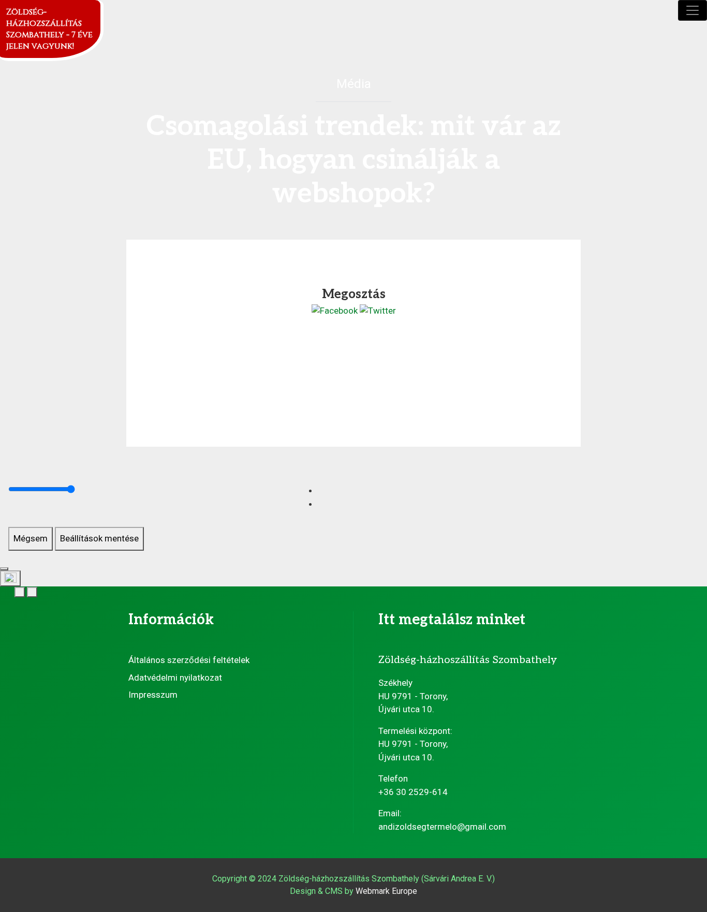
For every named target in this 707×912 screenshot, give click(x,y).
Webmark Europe (386, 891)
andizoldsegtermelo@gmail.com (442, 826)
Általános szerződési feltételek (188, 660)
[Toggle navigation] (692, 10)
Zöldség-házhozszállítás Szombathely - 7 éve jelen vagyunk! (49, 29)
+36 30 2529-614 (413, 792)
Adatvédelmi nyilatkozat (175, 677)
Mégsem (30, 538)
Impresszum (153, 694)
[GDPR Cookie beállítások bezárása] (4, 568)
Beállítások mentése (99, 538)
